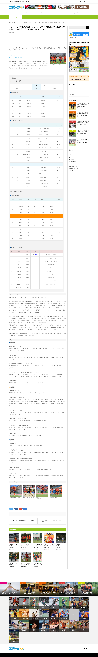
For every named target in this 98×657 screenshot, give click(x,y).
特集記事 (26, 13)
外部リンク (71, 164)
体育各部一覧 (34, 13)
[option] (10, 589)
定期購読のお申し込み (45, 13)
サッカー (15, 17)
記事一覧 (71, 170)
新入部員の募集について (74, 168)
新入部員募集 (68, 13)
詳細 (36, 254)
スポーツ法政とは (57, 13)
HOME (19, 13)
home (70, 152)
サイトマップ (72, 157)
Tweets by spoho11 (73, 37)
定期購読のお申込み (73, 166)
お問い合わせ (77, 13)
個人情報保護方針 (72, 161)
